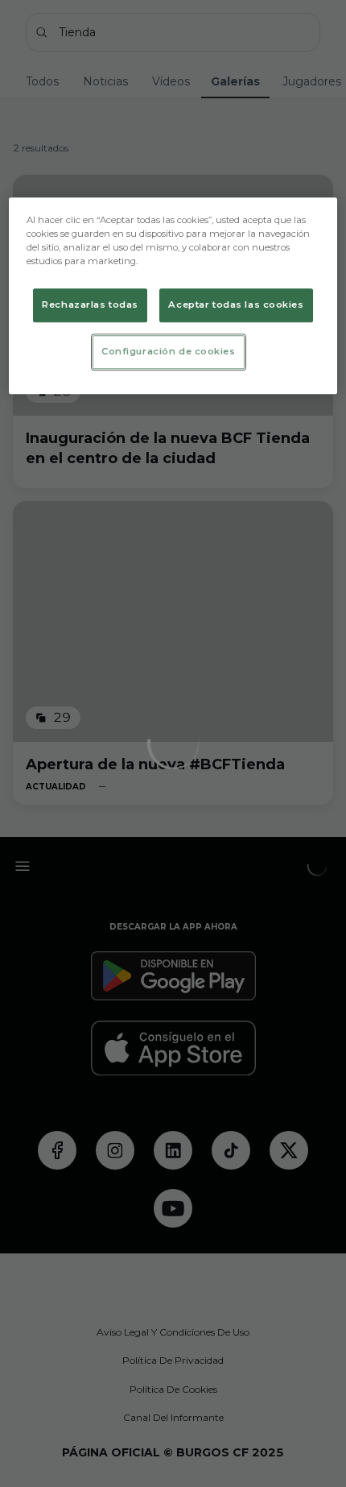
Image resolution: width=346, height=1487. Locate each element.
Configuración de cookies (168, 351)
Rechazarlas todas (90, 304)
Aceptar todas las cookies (235, 304)
